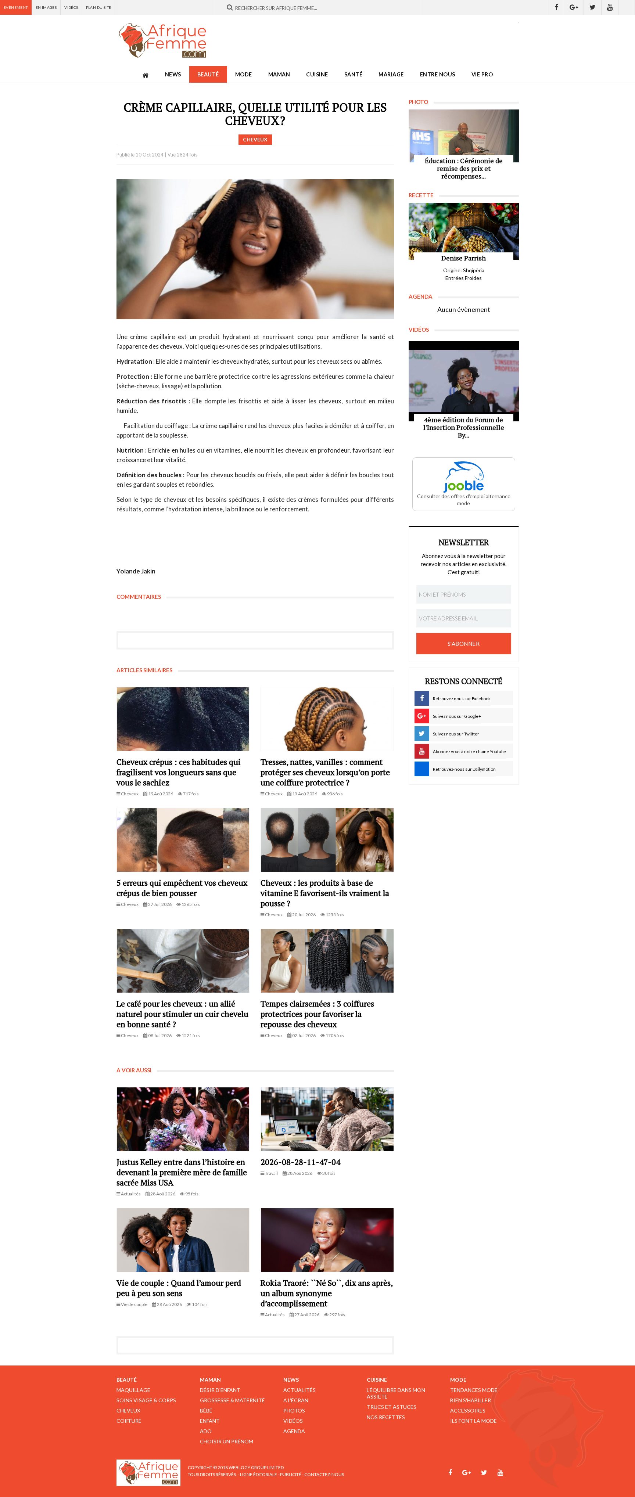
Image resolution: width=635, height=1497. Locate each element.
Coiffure (128, 1421)
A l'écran (295, 1400)
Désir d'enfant (220, 1390)
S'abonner (464, 643)
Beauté (208, 74)
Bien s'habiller (470, 1400)
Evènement (16, 7)
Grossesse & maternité (232, 1400)
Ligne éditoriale (258, 1474)
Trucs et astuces (391, 1407)
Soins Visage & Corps (146, 1400)
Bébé (206, 1410)
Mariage (391, 74)
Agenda (294, 1431)
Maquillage (133, 1390)
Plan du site (98, 7)
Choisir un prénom (226, 1441)
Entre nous (437, 74)
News (173, 74)
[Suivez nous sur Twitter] (593, 7)
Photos (294, 1410)
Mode (243, 74)
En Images (46, 7)
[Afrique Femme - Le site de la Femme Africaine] (162, 40)
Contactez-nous (324, 1474)
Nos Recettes (386, 1417)
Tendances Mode (474, 1390)
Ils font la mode (473, 1421)
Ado (206, 1431)
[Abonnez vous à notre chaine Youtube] (610, 7)
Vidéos (71, 7)
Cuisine (317, 74)
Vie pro (482, 74)
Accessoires (467, 1410)
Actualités (299, 1390)
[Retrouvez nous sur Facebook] (556, 7)
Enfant (210, 1421)
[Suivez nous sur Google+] (574, 7)
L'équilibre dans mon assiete (396, 1393)
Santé (353, 74)
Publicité (290, 1474)
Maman (279, 74)
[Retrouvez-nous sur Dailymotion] (626, 7)
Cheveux (128, 1410)
